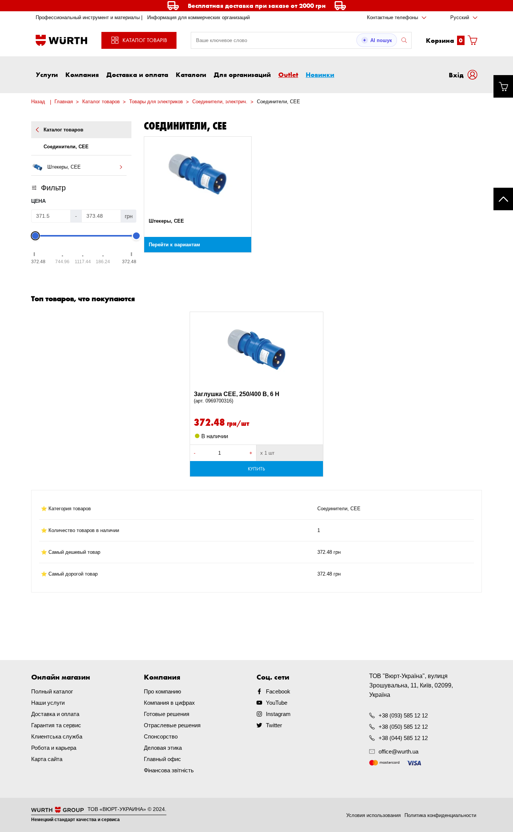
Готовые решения (166, 714)
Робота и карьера (53, 748)
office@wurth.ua (398, 751)
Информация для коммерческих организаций (198, 17)
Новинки (320, 74)
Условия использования (373, 815)
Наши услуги (48, 702)
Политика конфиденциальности (440, 815)
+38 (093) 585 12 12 (403, 715)
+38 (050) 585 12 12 (403, 726)
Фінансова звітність (169, 770)
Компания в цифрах (169, 702)
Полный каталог (52, 691)
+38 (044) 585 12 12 (403, 738)
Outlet (288, 74)
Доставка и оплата (137, 74)
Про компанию (162, 691)
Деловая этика (163, 748)
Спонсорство (161, 736)
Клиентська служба (56, 736)
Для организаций (242, 74)
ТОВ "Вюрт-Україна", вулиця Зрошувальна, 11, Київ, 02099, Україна (411, 685)
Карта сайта (46, 759)
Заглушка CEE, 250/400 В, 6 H (236, 397)
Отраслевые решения (172, 725)
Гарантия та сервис (56, 725)
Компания (82, 74)
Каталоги (191, 74)
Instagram (278, 714)
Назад (38, 101)
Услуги (47, 74)
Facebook (278, 691)
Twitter (274, 725)
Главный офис (162, 759)
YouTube (276, 702)
